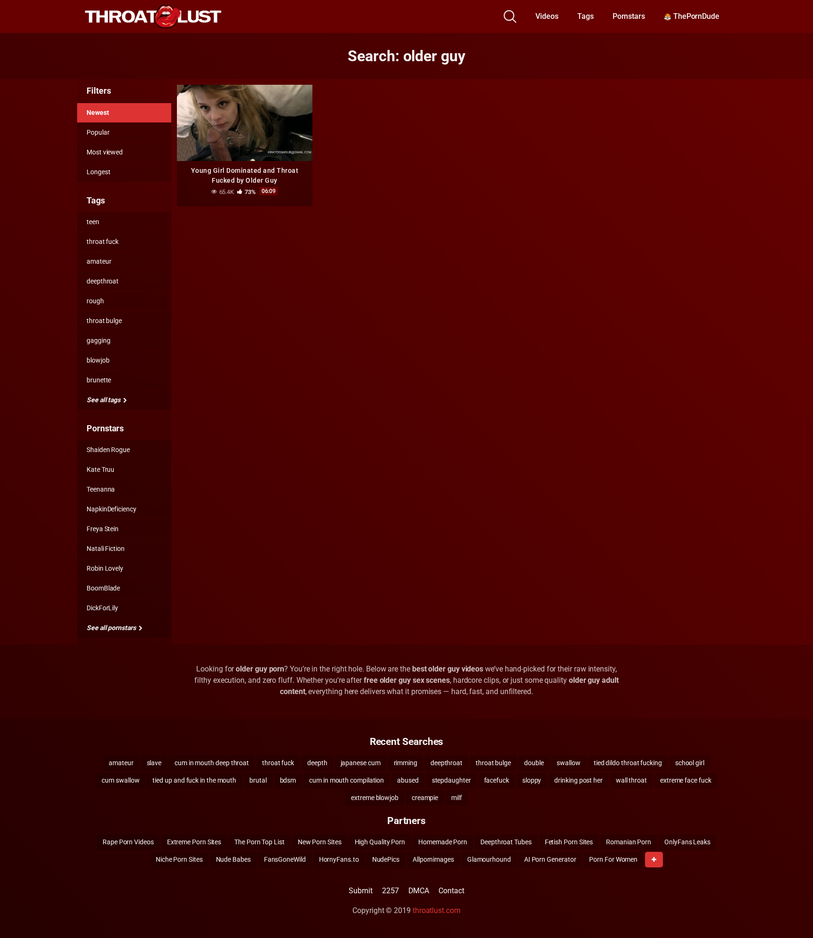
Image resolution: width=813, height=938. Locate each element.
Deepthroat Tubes (506, 842)
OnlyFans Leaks (687, 842)
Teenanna (101, 489)
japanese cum (361, 763)
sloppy (532, 780)
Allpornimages (433, 859)
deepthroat (103, 281)
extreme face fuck (685, 780)
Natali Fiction (106, 548)
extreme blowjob (375, 797)
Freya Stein (103, 529)
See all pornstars (112, 627)
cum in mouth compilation (346, 780)
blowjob (98, 360)
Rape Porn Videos (128, 842)
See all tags (104, 400)
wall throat (631, 780)
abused (408, 780)
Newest (98, 112)
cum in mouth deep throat (212, 763)
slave (154, 763)
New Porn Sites (320, 842)
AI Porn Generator (550, 859)
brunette (99, 380)
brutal (258, 780)
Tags (585, 16)
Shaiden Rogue (108, 449)
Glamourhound (489, 859)
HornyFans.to (339, 859)
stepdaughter (451, 780)
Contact (451, 890)
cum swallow (120, 780)
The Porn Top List (259, 842)
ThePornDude (695, 16)
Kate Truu (100, 469)
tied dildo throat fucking (628, 763)
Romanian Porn (628, 842)
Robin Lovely (105, 568)
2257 (390, 890)
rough (95, 301)
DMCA (419, 890)
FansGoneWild (285, 859)
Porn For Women (613, 859)
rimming (405, 763)
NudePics (385, 859)
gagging (98, 340)
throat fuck (103, 241)
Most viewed (105, 152)
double (534, 763)
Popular (98, 132)
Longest (98, 172)
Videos (546, 16)
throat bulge (104, 320)
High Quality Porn (380, 842)
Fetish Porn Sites (569, 842)
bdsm (288, 780)
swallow (568, 763)
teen (93, 222)
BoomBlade (103, 588)
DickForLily (102, 608)
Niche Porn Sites (179, 859)
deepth (317, 763)
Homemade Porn (442, 842)
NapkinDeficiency (111, 509)
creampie (425, 797)
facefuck (496, 780)
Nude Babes (233, 859)
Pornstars (629, 16)
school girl (689, 763)
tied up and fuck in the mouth (194, 780)
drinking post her (578, 780)
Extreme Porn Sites (194, 842)
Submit (361, 890)
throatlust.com (437, 910)
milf (456, 797)
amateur (99, 261)
